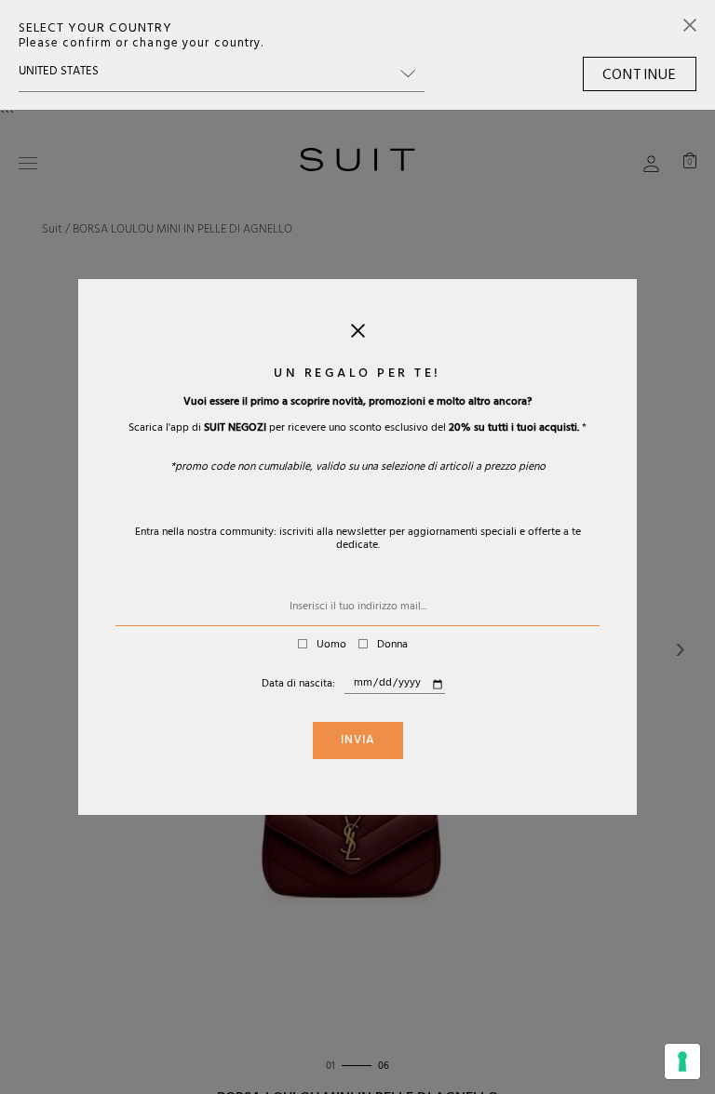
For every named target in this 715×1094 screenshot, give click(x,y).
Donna (392, 645)
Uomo (331, 645)
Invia (358, 741)
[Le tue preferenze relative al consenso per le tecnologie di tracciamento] (682, 1061)
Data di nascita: (298, 684)
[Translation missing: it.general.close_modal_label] (358, 335)
